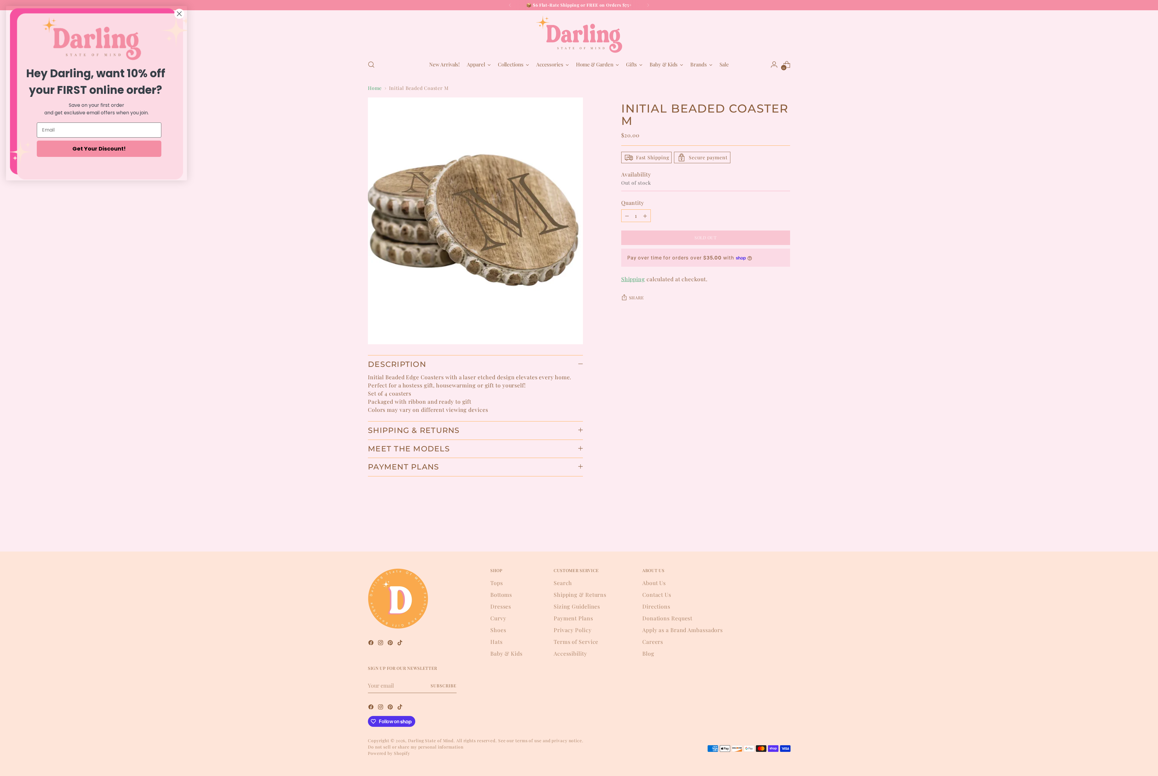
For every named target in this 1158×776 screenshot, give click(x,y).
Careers (652, 641)
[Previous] (510, 5)
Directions (656, 606)
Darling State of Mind (431, 740)
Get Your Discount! (99, 148)
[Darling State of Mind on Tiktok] (400, 644)
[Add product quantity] (645, 216)
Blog (648, 653)
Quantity (632, 202)
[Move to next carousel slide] (785, 531)
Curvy (498, 618)
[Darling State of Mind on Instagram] (381, 644)
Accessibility (570, 653)
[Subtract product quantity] (627, 216)
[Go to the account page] (774, 65)
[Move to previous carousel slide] (771, 531)
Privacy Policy (573, 630)
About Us (654, 583)
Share (636, 298)
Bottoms (501, 594)
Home (375, 88)
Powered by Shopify (389, 753)
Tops (496, 583)
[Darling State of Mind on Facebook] (371, 644)
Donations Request (667, 618)
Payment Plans (573, 618)
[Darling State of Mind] (579, 34)
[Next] (648, 5)
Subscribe (444, 686)
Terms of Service (576, 641)
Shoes (498, 630)
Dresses (500, 606)
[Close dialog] (179, 13)
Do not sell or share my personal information (416, 747)
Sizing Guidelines (577, 606)
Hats (496, 641)
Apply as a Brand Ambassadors (682, 630)
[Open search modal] (371, 65)
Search (563, 583)
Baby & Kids (506, 653)
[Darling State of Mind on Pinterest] (390, 644)
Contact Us (656, 594)
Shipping (633, 279)
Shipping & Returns (580, 594)
